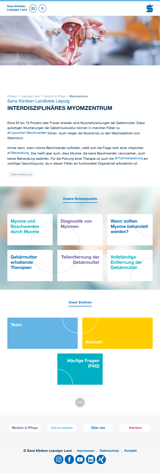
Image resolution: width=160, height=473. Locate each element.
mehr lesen (18, 174)
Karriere (135, 428)
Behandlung (20, 153)
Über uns (98, 428)
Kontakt (130, 451)
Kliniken (12, 96)
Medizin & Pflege (54, 96)
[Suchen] (42, 8)
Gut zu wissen (62, 428)
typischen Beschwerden (29, 132)
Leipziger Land (30, 96)
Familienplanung (130, 158)
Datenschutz (109, 451)
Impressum (85, 451)
